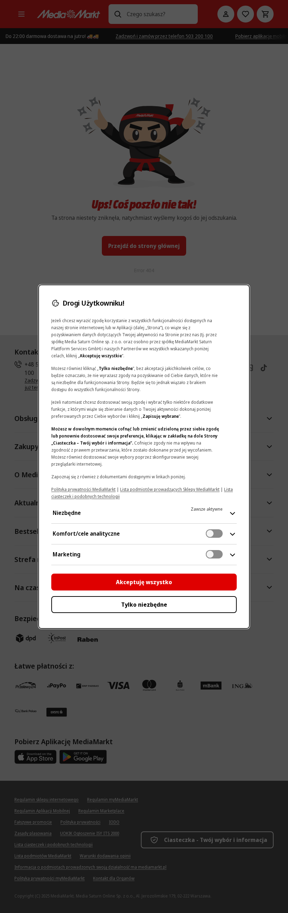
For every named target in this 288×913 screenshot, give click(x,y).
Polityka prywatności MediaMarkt (83, 489)
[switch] (214, 533)
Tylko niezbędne (144, 604)
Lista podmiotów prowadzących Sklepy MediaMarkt (170, 489)
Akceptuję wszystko (144, 582)
